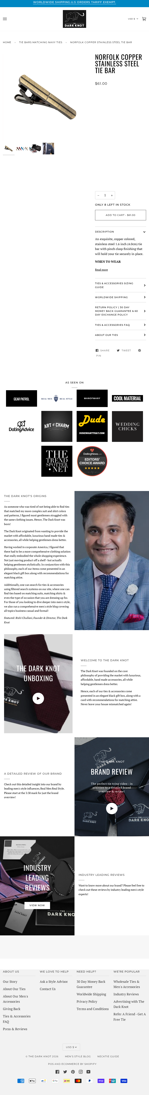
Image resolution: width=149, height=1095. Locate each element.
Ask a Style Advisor (54, 981)
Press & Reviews (15, 1029)
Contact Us (47, 989)
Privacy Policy (87, 1001)
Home (7, 42)
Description (104, 231)
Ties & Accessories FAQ (112, 324)
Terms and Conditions (93, 1009)
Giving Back (11, 1009)
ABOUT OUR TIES (106, 335)
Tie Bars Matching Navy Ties (40, 42)
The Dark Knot (40, 1056)
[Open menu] (9, 19)
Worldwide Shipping (91, 994)
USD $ (131, 19)
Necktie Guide (108, 1056)
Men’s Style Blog (78, 1056)
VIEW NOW (37, 905)
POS (51, 1063)
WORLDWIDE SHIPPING (111, 297)
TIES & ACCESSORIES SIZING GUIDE (114, 285)
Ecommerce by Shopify (79, 1063)
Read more (101, 269)
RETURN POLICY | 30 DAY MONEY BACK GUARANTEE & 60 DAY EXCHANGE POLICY (116, 311)
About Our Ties (14, 989)
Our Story (10, 981)
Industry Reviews (126, 994)
